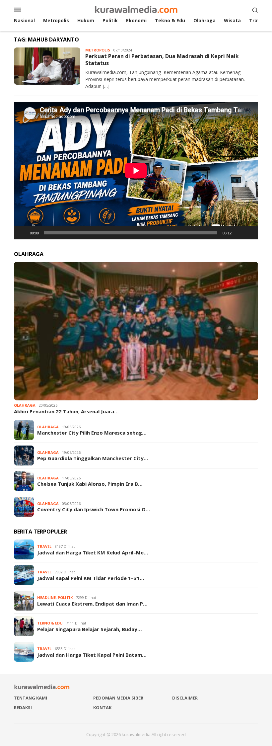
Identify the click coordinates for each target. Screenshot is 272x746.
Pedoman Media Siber (118, 698)
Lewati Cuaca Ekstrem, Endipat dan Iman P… (92, 604)
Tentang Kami (30, 698)
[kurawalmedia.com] (136, 9)
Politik (65, 597)
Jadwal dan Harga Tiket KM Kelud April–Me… (92, 552)
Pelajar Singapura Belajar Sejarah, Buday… (89, 629)
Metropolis (97, 49)
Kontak (102, 707)
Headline (46, 597)
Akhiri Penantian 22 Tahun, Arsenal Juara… (66, 411)
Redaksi (23, 707)
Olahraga (24, 405)
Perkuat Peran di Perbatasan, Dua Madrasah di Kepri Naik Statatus (162, 59)
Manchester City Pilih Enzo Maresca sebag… (92, 433)
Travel (44, 546)
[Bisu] (239, 232)
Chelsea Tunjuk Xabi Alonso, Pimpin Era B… (90, 484)
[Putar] (22, 232)
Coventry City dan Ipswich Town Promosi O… (93, 509)
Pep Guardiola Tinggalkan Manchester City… (92, 458)
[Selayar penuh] (249, 232)
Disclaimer (185, 698)
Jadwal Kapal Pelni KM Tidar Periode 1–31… (90, 578)
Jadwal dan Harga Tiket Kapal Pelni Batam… (92, 655)
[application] (136, 170)
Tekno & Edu (50, 623)
